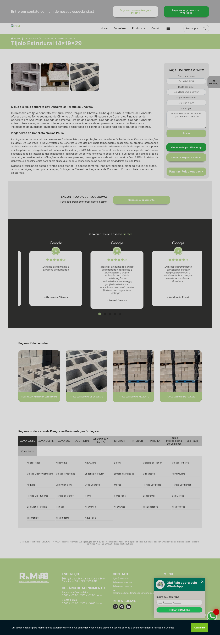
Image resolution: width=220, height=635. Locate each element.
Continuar (199, 627)
